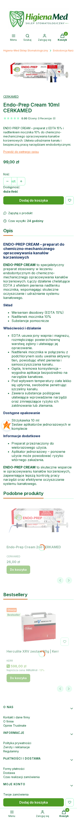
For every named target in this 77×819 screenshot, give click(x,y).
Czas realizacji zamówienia (21, 777)
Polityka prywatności (17, 743)
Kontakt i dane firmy (16, 717)
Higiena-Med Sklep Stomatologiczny (25, 50)
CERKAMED (11, 96)
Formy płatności (13, 768)
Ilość (6, 174)
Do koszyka (18, 569)
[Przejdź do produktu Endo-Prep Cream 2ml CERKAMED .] (38, 522)
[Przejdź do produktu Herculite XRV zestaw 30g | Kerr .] (38, 626)
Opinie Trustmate (14, 725)
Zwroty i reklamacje (16, 747)
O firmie (8, 721)
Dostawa (9, 773)
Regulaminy (11, 751)
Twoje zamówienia (16, 794)
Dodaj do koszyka (33, 200)
